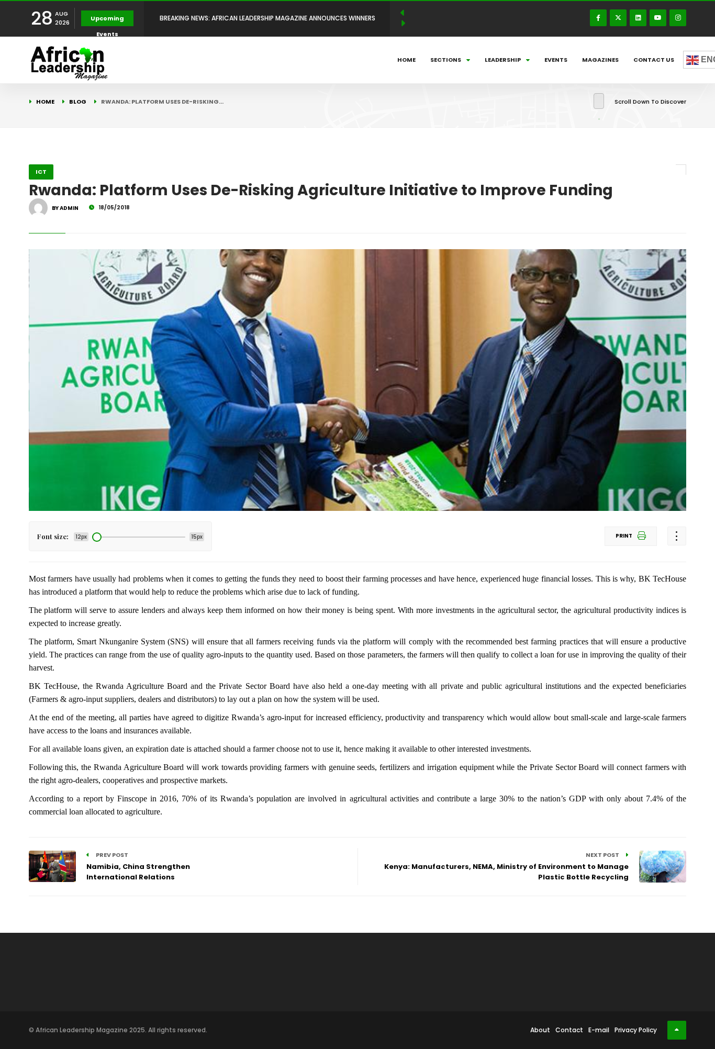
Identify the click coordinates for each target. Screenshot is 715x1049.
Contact (569, 1029)
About (540, 1029)
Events (555, 59)
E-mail (598, 1029)
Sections (445, 59)
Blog (77, 101)
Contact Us (653, 59)
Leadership (503, 59)
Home (406, 59)
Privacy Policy (636, 1029)
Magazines (600, 59)
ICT (41, 172)
